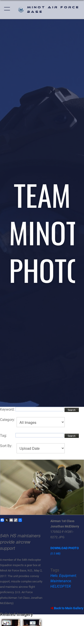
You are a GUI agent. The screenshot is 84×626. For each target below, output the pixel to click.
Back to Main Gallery (68, 608)
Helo (54, 575)
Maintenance (60, 581)
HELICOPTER (60, 586)
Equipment (67, 575)
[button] (7, 9)
